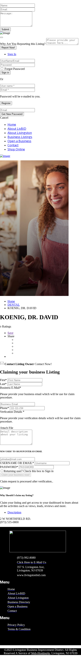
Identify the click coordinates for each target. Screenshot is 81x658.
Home (12, 124)
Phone (4, 408)
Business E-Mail (37, 392)
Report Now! (8, 47)
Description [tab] (14, 512)
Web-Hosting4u (40, 653)
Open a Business (19, 141)
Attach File (6, 427)
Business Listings (20, 137)
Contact (13, 145)
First (3, 380)
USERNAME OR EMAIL (17, 463)
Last (3, 384)
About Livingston (20, 133)
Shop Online (16, 149)
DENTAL (14, 304)
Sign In (12, 54)
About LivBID (17, 129)
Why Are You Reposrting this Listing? (22, 43)
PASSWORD (9, 467)
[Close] (1, 37)
